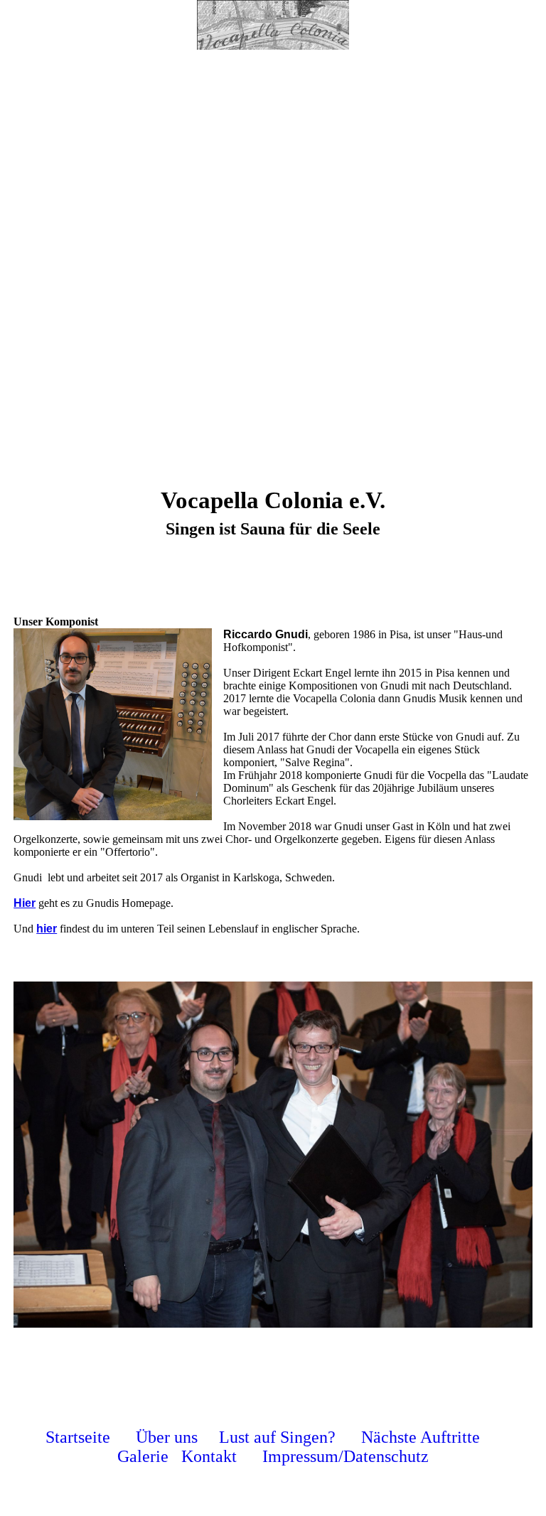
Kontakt (209, 1456)
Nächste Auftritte (420, 1437)
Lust (236, 1437)
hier (46, 929)
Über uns (167, 1437)
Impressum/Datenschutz (345, 1456)
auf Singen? (295, 1437)
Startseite (78, 1437)
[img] (273, 25)
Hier (25, 903)
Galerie (142, 1456)
